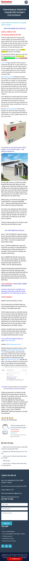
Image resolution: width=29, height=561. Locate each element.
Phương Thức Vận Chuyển (9, 541)
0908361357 (16, 559)
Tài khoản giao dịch (7, 536)
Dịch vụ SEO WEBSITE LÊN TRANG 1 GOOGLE (13, 534)
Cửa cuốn (4, 62)
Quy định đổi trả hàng (8, 538)
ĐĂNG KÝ (7, 523)
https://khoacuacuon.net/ (13, 344)
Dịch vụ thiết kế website (8, 531)
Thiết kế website (14, 15)
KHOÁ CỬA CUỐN (10, 340)
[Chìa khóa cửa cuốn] (6, 2)
